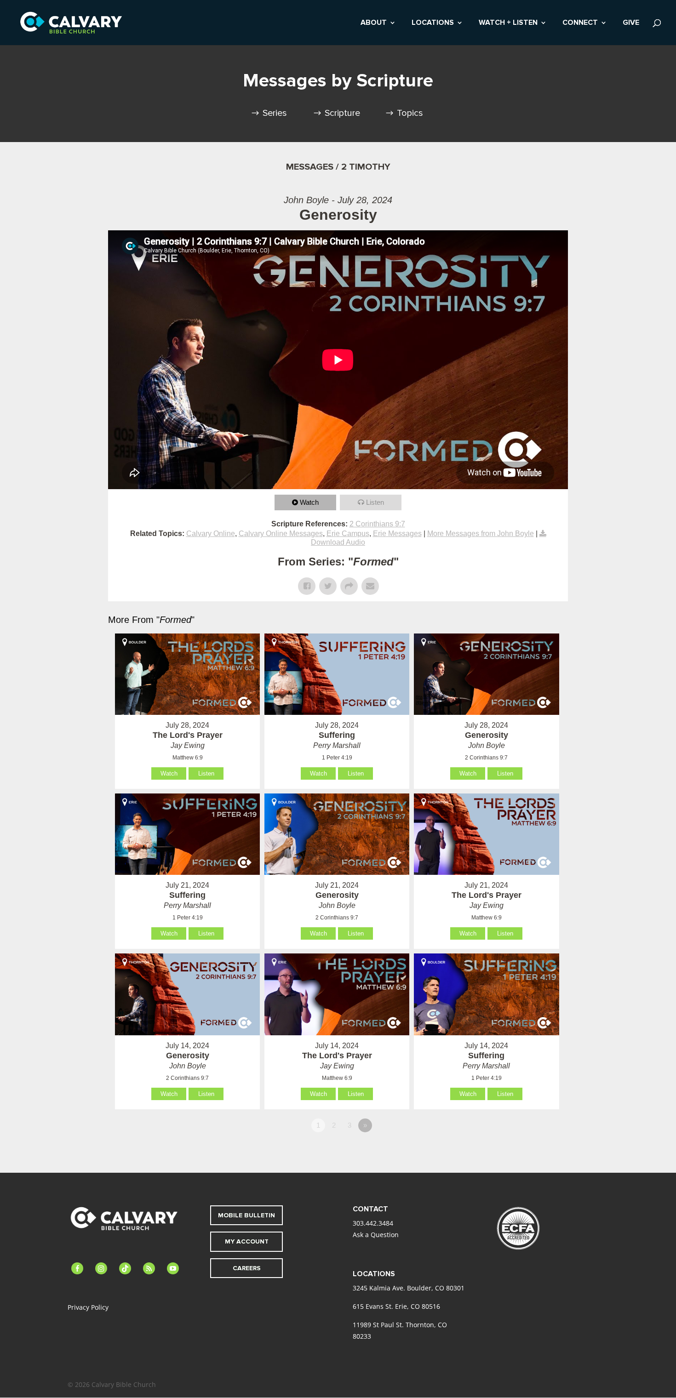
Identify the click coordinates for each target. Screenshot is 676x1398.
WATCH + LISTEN (508, 23)
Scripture (342, 113)
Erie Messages (397, 533)
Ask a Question (376, 1234)
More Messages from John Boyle (480, 533)
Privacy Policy (88, 1307)
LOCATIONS (433, 23)
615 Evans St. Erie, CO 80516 (396, 1306)
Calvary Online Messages (281, 533)
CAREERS (247, 1268)
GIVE (631, 23)
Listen (375, 502)
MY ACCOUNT (247, 1241)
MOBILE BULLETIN (246, 1215)
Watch (309, 502)
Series (275, 113)
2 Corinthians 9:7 (377, 524)
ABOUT (374, 23)
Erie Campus (348, 533)
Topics (410, 113)
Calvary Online (210, 533)
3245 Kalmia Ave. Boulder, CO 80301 (408, 1288)
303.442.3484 (373, 1223)
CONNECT (580, 23)
